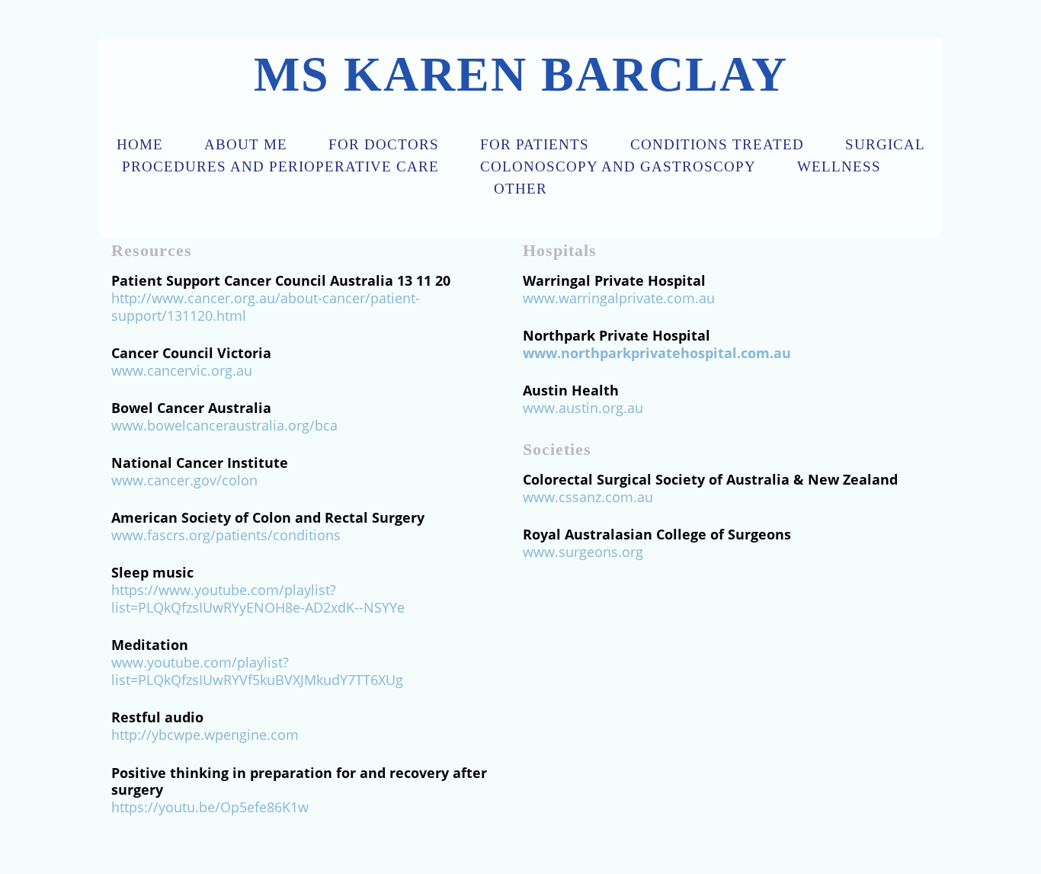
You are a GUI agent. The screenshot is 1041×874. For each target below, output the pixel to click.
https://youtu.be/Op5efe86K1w (210, 807)
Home (140, 144)
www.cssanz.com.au (588, 497)
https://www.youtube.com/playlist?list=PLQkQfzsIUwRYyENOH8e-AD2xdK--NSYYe (258, 598)
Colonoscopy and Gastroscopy (618, 166)
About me (245, 144)
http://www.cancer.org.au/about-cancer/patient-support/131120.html (265, 307)
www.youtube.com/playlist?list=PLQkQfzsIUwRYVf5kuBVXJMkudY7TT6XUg (257, 671)
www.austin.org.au (583, 408)
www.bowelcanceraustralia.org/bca (224, 425)
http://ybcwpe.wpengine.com (205, 734)
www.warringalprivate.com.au (619, 298)
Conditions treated (717, 144)
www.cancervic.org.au (181, 370)
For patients (534, 144)
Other (520, 189)
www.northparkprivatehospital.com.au (657, 353)
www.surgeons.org (583, 552)
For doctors (383, 144)
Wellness (839, 166)
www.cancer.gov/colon (184, 480)
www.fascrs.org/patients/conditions (226, 535)
